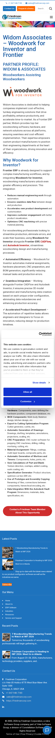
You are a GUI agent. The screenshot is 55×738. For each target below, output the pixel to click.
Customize (25, 401)
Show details (39, 382)
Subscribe (7, 584)
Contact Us (9, 9)
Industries (9, 611)
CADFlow (45, 241)
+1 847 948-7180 (14, 693)
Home (7, 601)
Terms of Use (12, 734)
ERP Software (10, 608)
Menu (51, 17)
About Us (9, 604)
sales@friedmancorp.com (19, 697)
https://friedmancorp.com (18, 700)
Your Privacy (27, 734)
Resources (9, 615)
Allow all (27, 392)
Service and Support (13, 618)
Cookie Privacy (42, 734)
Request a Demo (26, 9)
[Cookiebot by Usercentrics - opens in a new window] (39, 334)
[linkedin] (3, 707)
